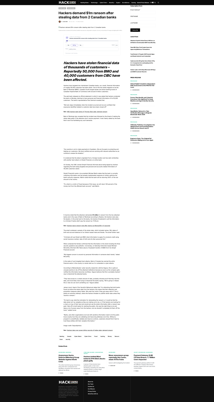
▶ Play (74, 45)
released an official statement (82, 96)
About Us (90, 381)
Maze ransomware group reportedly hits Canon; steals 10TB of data (119, 357)
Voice (66, 48)
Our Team (90, 384)
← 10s (67, 45)
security (68, 339)
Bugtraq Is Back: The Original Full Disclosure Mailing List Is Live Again (141, 139)
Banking (62, 336)
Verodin (82, 287)
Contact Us (91, 386)
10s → (81, 45)
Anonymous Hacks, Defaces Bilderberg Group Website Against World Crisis (69, 358)
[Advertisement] (91, 134)
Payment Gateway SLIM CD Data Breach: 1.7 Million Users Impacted (144, 357)
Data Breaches (142, 352)
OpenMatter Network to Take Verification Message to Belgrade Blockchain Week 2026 (141, 112)
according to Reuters (97, 217)
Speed (113, 45)
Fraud (95, 336)
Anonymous (68, 352)
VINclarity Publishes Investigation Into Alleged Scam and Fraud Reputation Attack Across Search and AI (142, 126)
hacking (102, 336)
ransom (102, 215)
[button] (153, 2)
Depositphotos (76, 325)
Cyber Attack (77, 336)
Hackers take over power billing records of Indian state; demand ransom (90, 330)
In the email (74, 219)
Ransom (117, 336)
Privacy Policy (92, 391)
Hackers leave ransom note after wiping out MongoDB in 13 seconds (88, 225)
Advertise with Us (93, 393)
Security (86, 353)
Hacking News (71, 8)
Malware (92, 352)
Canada (82, 89)
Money (110, 336)
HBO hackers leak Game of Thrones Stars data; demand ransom (87, 111)
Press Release (133, 80)
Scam (61, 339)
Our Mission (91, 389)
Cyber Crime (62, 8)
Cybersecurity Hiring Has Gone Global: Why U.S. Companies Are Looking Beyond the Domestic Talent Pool (142, 63)
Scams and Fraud (99, 352)
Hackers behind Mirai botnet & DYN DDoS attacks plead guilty (94, 359)
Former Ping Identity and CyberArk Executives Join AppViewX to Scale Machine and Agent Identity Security (142, 99)
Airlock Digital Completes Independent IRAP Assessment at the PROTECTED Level (142, 85)
